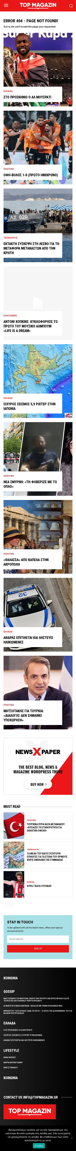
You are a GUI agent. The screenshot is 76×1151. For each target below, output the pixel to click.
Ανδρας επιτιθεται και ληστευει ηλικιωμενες (24, 1040)
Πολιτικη (9, 169)
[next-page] (11, 904)
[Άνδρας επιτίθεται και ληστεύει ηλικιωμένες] (38, 615)
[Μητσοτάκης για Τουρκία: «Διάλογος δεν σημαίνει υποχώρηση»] (38, 692)
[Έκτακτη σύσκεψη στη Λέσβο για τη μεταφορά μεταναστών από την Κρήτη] (38, 225)
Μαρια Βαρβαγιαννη (13, 1062)
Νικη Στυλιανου (11, 1068)
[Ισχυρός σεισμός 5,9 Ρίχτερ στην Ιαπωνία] (38, 381)
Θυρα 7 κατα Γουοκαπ (39, 886)
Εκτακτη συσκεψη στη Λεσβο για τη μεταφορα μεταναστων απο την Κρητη (31, 248)
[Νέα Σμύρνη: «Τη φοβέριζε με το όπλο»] (38, 459)
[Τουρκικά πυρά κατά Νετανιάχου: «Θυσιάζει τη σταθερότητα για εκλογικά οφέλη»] (14, 825)
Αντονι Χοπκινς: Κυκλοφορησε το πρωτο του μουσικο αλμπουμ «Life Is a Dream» (31, 326)
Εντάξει (39, 1145)
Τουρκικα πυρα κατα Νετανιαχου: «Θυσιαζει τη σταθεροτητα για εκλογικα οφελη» (46, 827)
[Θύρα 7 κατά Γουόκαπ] (14, 884)
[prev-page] (6, 904)
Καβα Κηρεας (10, 1057)
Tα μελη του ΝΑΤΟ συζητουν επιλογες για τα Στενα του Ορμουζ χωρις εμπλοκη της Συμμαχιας (47, 856)
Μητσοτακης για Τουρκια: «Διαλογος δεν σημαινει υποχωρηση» (24, 715)
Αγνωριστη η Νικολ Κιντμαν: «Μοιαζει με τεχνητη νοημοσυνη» (33, 1006)
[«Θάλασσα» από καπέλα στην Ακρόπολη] (38, 537)
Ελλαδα (8, 91)
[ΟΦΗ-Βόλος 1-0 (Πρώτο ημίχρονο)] (38, 147)
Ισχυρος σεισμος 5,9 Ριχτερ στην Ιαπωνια (23, 1035)
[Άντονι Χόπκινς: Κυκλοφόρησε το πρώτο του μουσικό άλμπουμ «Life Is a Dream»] (38, 303)
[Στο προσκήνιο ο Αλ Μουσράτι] (38, 69)
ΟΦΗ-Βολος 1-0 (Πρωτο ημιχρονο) (31, 175)
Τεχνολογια (10, 238)
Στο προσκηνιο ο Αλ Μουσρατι (27, 97)
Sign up (38, 948)
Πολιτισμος (10, 316)
